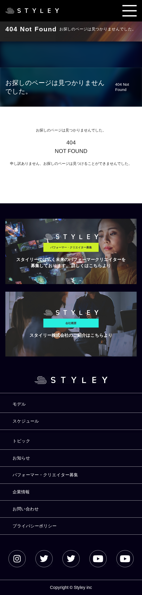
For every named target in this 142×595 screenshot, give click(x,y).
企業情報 (21, 491)
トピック (21, 441)
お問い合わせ (26, 508)
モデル (19, 404)
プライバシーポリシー (35, 526)
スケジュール (26, 421)
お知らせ (21, 458)
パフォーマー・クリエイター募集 (45, 474)
